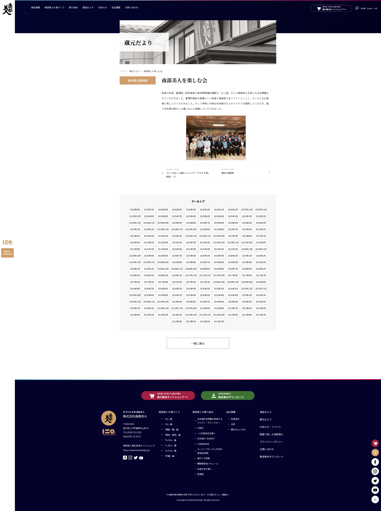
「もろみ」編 (170, 440)
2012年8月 (247, 314)
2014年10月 (163, 301)
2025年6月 (191, 216)
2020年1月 (261, 255)
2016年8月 (135, 288)
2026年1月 (233, 209)
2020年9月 (149, 255)
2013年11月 (177, 308)
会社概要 (115, 7)
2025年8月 (163, 216)
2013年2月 (163, 314)
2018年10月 (191, 268)
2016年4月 (191, 288)
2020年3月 (233, 255)
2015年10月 (135, 295)
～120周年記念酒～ (206, 433)
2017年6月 (135, 281)
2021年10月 (247, 242)
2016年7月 (149, 288)
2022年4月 (163, 242)
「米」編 (168, 418)
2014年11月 (149, 301)
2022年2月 (191, 242)
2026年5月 (177, 209)
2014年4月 (247, 301)
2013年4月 (135, 314)
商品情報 (35, 7)
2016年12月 (219, 281)
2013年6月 (247, 308)
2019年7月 (205, 262)
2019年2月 (135, 268)
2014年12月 (135, 301)
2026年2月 (219, 209)
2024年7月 (205, 222)
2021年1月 (233, 249)
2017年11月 (205, 275)
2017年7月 (261, 275)
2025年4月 (219, 216)
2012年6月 (177, 321)
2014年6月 (219, 301)
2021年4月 (191, 249)
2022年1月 (205, 242)
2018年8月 (219, 268)
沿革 (233, 424)
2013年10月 (191, 308)
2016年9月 (261, 281)
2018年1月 (177, 275)
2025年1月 (261, 216)
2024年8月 (191, 222)
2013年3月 (149, 314)
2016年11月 (233, 281)
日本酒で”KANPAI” (206, 438)
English (370, 8)
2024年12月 (135, 222)
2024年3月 (261, 222)
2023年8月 (219, 229)
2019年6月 (219, 262)
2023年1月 (177, 235)
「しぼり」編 (170, 445)
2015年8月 (163, 295)
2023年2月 (163, 235)
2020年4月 (219, 255)
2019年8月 (191, 262)
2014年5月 (233, 301)
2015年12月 (247, 288)
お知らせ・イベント (270, 427)
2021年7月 (149, 249)
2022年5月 (149, 242)
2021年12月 (219, 242)
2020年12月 (247, 249)
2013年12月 (163, 308)
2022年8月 (247, 235)
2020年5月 (205, 255)
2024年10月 (163, 222)
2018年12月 (163, 268)
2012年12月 (191, 314)
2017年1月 (205, 281)
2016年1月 (233, 288)
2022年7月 (261, 235)
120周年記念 (203, 443)
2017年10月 (219, 275)
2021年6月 (163, 249)
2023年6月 (247, 229)
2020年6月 (191, 255)
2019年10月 (163, 262)
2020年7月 (177, 255)
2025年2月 (247, 216)
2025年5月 (205, 216)
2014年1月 (149, 308)
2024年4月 (247, 222)
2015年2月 (247, 295)
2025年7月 (177, 216)
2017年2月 (191, 281)
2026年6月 (163, 209)
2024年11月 (149, 222)
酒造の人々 (88, 7)
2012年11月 (205, 314)
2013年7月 (233, 308)
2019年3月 (261, 262)
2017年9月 (233, 275)
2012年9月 (233, 314)
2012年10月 (219, 314)
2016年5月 (177, 288)
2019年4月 (247, 262)
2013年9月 (205, 308)
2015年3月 (233, 295)
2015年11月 (261, 288)
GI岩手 (200, 427)
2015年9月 (149, 295)
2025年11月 (261, 209)
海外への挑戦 (203, 458)
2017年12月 (191, 275)
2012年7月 (261, 314)
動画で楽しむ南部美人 (272, 434)
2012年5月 (191, 321)
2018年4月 (135, 275)
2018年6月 (247, 268)
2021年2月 (219, 249)
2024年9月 (177, 222)
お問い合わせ (131, 7)
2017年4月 (163, 281)
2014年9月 (177, 301)
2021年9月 (261, 242)
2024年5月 (233, 222)
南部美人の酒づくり (54, 7)
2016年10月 (247, 281)
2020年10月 (135, 255)
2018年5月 (261, 268)
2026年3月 (205, 209)
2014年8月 (191, 301)
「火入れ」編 (170, 450)
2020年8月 (163, 255)
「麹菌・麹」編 (171, 429)
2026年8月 (135, 209)
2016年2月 (219, 288)
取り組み (73, 7)
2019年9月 (177, 262)
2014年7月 (205, 301)
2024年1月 (149, 229)
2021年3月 (205, 249)
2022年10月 (219, 235)
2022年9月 (233, 235)
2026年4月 (191, 209)
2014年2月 (135, 308)
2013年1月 (177, 314)
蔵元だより (266, 419)
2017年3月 (177, 281)
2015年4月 (219, 295)
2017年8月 (247, 275)
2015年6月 (191, 295)
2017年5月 (149, 281)
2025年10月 (135, 216)
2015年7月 (177, 295)
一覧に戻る (198, 343)
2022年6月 (135, 242)
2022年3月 (177, 242)
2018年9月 (205, 268)
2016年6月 (163, 288)
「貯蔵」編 (169, 455)
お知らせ (102, 7)
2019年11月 (149, 262)
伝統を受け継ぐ (204, 468)
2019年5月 (233, 262)
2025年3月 (233, 216)
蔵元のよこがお (238, 429)
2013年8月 (219, 308)
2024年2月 (135, 229)
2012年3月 (219, 321)
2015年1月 (261, 295)
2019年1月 (149, 268)
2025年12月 (247, 209)
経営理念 (235, 418)
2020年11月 (261, 249)
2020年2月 (247, 255)
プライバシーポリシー (272, 441)
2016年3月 (205, 288)
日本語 (363, 8)
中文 (375, 8)
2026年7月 (149, 209)
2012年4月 (205, 321)
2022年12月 (191, 235)
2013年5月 (261, 308)
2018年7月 (233, 268)
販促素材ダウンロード (272, 456)
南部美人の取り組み (203, 412)
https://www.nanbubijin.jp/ (136, 450)
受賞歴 (200, 474)
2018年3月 (149, 275)
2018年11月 (177, 268)
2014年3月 (261, 301)
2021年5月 (177, 249)
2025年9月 (149, 216)
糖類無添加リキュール (207, 463)
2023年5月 (261, 229)
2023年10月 (191, 229)
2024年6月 (219, 222)
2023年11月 (177, 229)
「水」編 (168, 424)
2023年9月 (205, 229)
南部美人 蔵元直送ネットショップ (139, 445)
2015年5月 (205, 295)
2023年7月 (233, 229)
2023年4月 (135, 235)
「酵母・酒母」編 (172, 434)
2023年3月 (149, 235)
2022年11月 (205, 235)
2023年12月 (163, 229)
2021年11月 (233, 242)
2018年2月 (163, 275)
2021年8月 (135, 249)
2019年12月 (135, 262)
